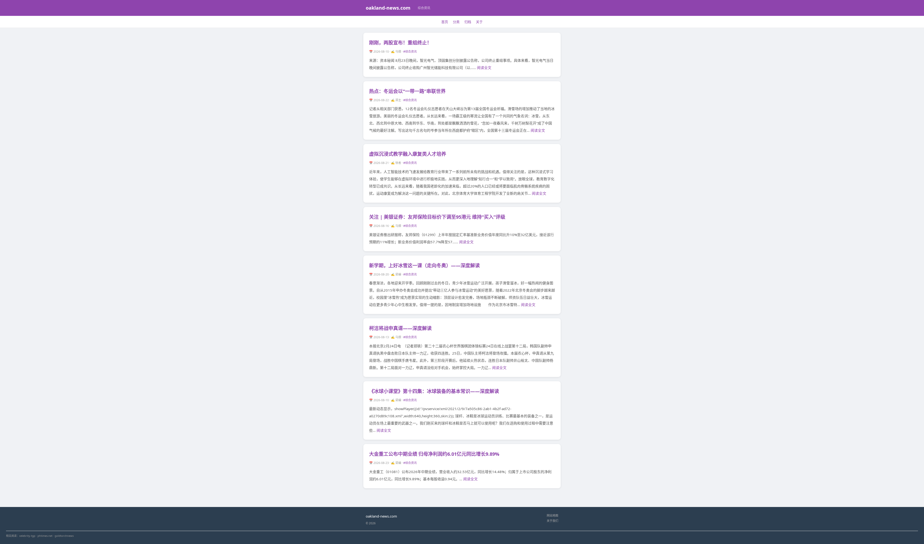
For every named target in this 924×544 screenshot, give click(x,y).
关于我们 (552, 521)
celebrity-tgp (27, 536)
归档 (467, 21)
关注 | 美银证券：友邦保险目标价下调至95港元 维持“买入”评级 (437, 217)
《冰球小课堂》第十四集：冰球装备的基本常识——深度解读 (434, 391)
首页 (444, 21)
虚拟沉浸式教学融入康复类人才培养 (407, 154)
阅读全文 (484, 67)
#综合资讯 (410, 52)
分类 (456, 21)
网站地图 (552, 515)
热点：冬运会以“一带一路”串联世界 (407, 91)
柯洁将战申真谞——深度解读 (400, 328)
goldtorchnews (64, 536)
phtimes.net (45, 536)
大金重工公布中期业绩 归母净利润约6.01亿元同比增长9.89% (434, 454)
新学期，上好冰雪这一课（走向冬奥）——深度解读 (424, 265)
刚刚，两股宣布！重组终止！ (400, 42)
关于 (479, 21)
